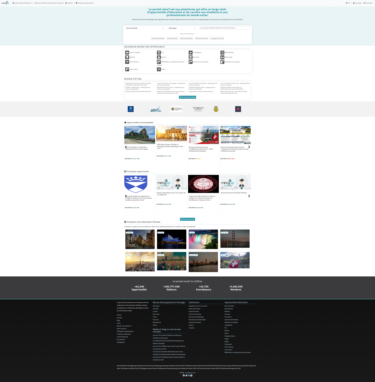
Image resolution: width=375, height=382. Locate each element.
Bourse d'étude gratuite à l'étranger (169, 302)
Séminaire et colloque (231, 322)
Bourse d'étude (229, 306)
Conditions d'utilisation (124, 334)
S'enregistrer (121, 342)
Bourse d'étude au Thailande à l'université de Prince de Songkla (136, 148)
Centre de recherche (195, 314)
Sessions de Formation (231, 320)
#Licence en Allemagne (158, 38)
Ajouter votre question (124, 326)
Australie (155, 309)
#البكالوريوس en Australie (217, 38)
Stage (226, 339)
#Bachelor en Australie (202, 38)
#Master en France (172, 38)
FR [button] (349, 3)
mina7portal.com (190, 373)
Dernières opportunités (85, 3)
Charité (191, 325)
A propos (119, 318)
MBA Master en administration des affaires (238, 352)
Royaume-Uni (157, 322)
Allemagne (156, 306)
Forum (119, 323)
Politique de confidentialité (125, 331)
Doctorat (227, 314)
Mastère (227, 311)
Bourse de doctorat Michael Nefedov (234, 193)
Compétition (228, 325)
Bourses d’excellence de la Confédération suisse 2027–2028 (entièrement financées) (201, 149)
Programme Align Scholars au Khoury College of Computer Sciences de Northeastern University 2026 (202, 198)
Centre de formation (195, 322)
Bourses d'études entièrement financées (49, 3)
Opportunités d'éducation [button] (23, 3)
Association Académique (196, 317)
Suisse (155, 325)
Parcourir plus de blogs (188, 97)
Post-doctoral (229, 347)
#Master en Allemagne (186, 38)
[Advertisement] (187, 377)
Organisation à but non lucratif (198, 306)
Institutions (194, 302)
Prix (226, 328)
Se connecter (121, 340)
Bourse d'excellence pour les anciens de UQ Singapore (171, 194)
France (155, 317)
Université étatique (194, 309)
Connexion (369, 3)
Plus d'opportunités (188, 219)
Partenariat (228, 317)
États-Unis (156, 314)
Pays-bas (156, 320)
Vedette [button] (70, 3)
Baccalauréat (229, 309)
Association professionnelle (197, 320)
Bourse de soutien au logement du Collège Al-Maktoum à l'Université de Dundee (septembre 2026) (138, 198)
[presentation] (126, 147)
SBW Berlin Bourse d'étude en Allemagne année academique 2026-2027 (170, 146)
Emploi (227, 342)
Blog (118, 320)
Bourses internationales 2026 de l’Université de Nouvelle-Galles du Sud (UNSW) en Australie (234, 149)
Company (191, 328)
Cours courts (228, 350)
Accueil (119, 315)
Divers (226, 333)
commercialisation (337, 3)
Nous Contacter (121, 329)
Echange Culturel (230, 336)
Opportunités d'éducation (236, 302)
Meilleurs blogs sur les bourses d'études (167, 330)
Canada (155, 311)
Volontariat (228, 344)
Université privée (194, 311)
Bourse (227, 331)
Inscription (358, 3)
